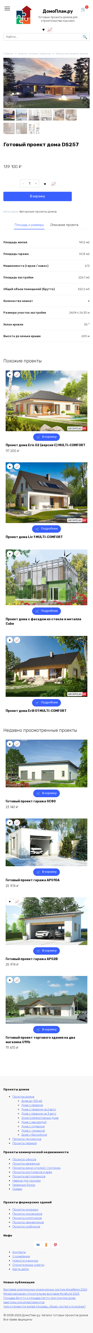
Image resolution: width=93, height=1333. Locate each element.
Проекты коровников (27, 1213)
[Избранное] (43, 29)
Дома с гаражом (32, 1105)
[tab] (29, 225)
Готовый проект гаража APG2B (32, 959)
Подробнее (49, 528)
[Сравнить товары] (49, 29)
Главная (8, 53)
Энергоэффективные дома (39, 1118)
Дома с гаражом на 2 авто (38, 1109)
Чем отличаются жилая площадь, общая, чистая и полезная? (44, 1306)
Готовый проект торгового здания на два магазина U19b (40, 1040)
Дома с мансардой (33, 1122)
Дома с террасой (33, 1130)
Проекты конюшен (25, 1209)
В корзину (37, 196)
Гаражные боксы (23, 1185)
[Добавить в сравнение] (54, 183)
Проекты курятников (27, 1218)
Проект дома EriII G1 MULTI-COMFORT (36, 711)
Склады (17, 1189)
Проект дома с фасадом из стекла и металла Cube (43, 621)
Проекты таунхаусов (26, 1139)
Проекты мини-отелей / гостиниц (36, 1167)
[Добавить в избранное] (45, 183)
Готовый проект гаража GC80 (31, 801)
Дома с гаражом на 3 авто (38, 1113)
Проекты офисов (24, 1159)
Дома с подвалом (33, 1126)
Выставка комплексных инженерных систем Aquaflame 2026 (45, 1289)
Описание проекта (64, 225)
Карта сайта (20, 1269)
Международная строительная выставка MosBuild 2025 (41, 1293)
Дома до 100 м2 (31, 1101)
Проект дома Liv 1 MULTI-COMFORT (34, 537)
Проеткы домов (23, 1096)
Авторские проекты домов (72, 53)
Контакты (19, 1252)
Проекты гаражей (24, 1143)
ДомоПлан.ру (58, 11)
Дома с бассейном (34, 1134)
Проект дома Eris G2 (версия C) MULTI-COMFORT (45, 445)
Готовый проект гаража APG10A (33, 880)
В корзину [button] (49, 436)
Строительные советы (28, 1264)
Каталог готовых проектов (34, 53)
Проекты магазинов (26, 1163)
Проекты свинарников (28, 1222)
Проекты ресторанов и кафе (32, 1172)
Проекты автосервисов (28, 1176)
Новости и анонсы (25, 1260)
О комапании (21, 1256)
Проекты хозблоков (26, 1226)
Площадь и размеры (29, 225)
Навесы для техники (26, 1180)
